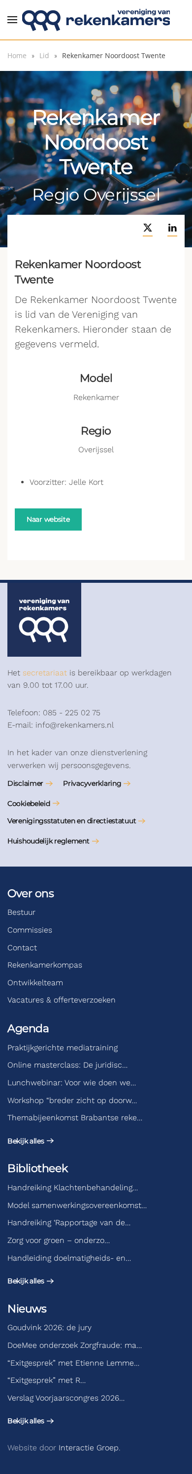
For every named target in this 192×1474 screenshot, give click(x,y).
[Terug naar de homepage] (96, 19)
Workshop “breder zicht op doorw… (72, 1100)
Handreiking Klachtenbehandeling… (72, 1187)
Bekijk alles (25, 1141)
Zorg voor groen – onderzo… (58, 1240)
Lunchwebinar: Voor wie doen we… (71, 1082)
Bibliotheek (37, 1168)
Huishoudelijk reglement (48, 841)
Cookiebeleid (28, 803)
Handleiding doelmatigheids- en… (69, 1258)
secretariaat (45, 672)
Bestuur (21, 912)
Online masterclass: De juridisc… (67, 1065)
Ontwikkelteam (35, 982)
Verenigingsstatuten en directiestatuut (71, 820)
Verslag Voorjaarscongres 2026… (66, 1398)
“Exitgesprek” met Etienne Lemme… (73, 1363)
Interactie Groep (89, 1447)
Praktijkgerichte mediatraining (62, 1047)
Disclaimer (25, 783)
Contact (22, 947)
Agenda (28, 1028)
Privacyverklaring (92, 783)
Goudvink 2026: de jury (49, 1327)
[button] (12, 19)
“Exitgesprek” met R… (46, 1380)
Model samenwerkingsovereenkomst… (77, 1205)
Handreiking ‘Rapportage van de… (68, 1222)
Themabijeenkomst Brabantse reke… (74, 1117)
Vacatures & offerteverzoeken (61, 1000)
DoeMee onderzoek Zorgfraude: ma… (74, 1345)
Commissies (29, 930)
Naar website (48, 519)
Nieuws (26, 1308)
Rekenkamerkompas (44, 965)
